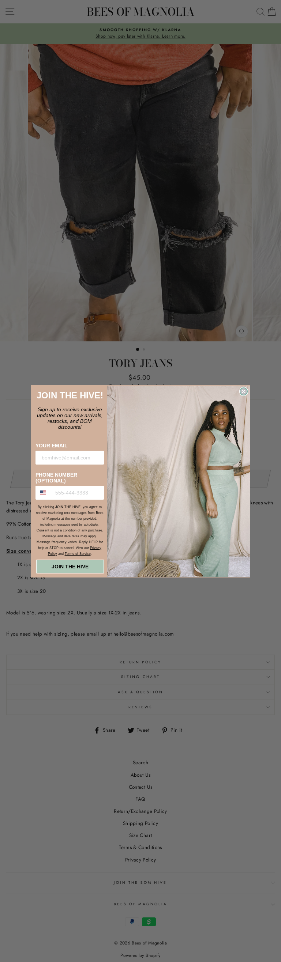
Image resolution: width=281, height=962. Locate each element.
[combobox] (44, 492)
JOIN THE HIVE (70, 566)
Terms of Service (78, 554)
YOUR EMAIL (51, 445)
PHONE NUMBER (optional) (56, 478)
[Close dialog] (243, 391)
